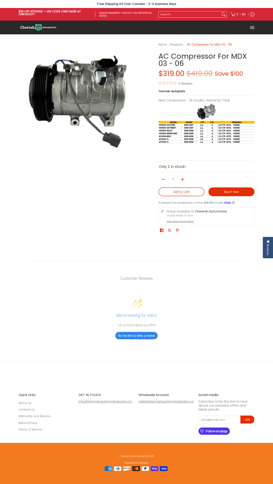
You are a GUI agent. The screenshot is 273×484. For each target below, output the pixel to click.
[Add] (182, 179)
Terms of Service (30, 430)
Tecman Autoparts (171, 91)
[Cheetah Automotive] (39, 27)
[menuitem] (238, 14)
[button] (161, 230)
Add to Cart (181, 192)
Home (162, 45)
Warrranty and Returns (35, 416)
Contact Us (27, 410)
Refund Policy (28, 423)
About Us (25, 403)
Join (247, 420)
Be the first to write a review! (136, 336)
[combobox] (189, 14)
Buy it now (231, 192)
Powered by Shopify (136, 462)
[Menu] (252, 27)
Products (176, 45)
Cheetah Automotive (131, 456)
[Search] (223, 14)
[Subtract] (163, 179)
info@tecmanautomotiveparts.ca (105, 401)
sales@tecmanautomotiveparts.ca (165, 401)
